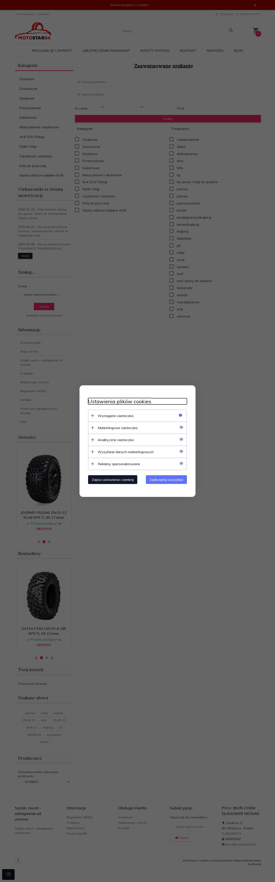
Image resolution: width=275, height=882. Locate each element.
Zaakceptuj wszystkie (166, 479)
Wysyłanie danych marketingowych (126, 451)
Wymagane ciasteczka (115, 415)
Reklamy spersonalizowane (119, 464)
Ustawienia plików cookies (119, 401)
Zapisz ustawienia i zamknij (113, 479)
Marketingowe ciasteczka (118, 427)
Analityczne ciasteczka (116, 439)
